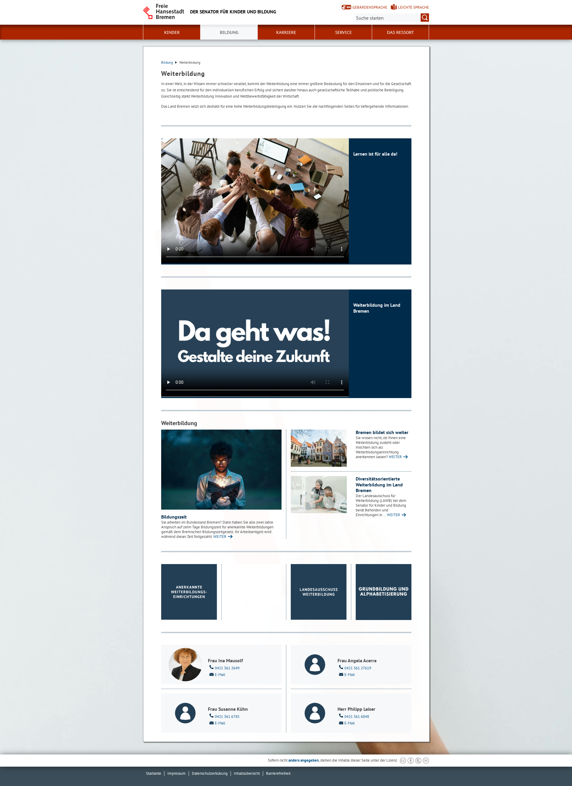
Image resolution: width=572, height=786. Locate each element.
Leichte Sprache (413, 7)
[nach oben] (553, 767)
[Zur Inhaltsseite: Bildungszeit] (221, 470)
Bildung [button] (229, 32)
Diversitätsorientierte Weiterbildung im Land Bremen (379, 484)
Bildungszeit (174, 517)
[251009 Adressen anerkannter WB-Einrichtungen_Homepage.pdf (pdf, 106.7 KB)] (189, 592)
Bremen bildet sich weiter (382, 432)
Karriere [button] (286, 32)
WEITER (219, 536)
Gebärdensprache (369, 7)
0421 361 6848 (356, 716)
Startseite (153, 773)
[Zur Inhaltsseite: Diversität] (319, 494)
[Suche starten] (425, 17)
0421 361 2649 (227, 668)
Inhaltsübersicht (247, 773)
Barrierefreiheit (278, 773)
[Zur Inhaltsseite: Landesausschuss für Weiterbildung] (318, 592)
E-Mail (220, 674)
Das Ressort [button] (400, 32)
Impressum (176, 773)
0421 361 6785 (227, 716)
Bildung (167, 62)
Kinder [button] (172, 32)
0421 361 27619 (357, 668)
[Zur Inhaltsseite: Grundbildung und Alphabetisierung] (384, 592)
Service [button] (343, 32)
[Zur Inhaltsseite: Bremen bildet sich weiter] (319, 448)
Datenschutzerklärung (210, 773)
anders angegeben (303, 760)
